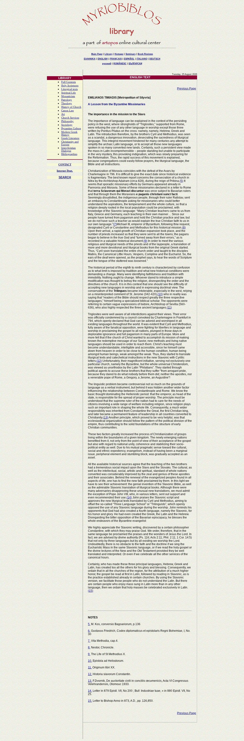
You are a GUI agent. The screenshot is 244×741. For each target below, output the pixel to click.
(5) (181, 181)
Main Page (96, 54)
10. (90, 660)
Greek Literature (70, 138)
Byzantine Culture (71, 128)
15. (90, 700)
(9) (145, 241)
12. (90, 674)
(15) (90, 590)
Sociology (66, 125)
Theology (66, 103)
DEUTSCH (154, 59)
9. (89, 654)
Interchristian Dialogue (68, 149)
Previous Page (186, 88)
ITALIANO (142, 59)
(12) (99, 361)
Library (108, 54)
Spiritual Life (68, 92)
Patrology (66, 100)
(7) (115, 224)
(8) (184, 227)
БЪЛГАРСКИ (135, 63)
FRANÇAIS (116, 59)
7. (89, 640)
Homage (119, 54)
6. (89, 630)
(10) (160, 294)
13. (90, 680)
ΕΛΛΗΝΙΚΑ (90, 59)
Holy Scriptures (69, 85)
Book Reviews (145, 54)
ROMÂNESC (120, 63)
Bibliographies (69, 154)
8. (89, 647)
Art (63, 114)
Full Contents (68, 82)
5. (89, 624)
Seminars (131, 54)
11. (90, 667)
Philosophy (67, 121)
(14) (129, 497)
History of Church (71, 107)
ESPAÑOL (129, 59)
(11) (169, 307)
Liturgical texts (69, 89)
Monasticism (68, 96)
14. (90, 690)
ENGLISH (103, 59)
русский (106, 63)
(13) (105, 417)
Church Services (70, 117)
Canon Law (67, 110)
